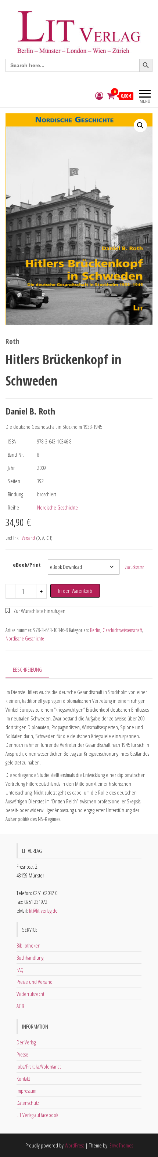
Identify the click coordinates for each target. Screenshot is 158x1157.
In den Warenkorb (75, 590)
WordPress (74, 1145)
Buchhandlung (30, 957)
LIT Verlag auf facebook (37, 1114)
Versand (28, 537)
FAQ (20, 969)
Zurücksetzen (134, 567)
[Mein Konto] (99, 96)
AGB (20, 1006)
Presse (22, 1054)
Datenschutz (28, 1102)
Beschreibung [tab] (27, 669)
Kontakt (23, 1078)
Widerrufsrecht (30, 993)
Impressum (26, 1090)
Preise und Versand (35, 981)
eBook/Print (27, 564)
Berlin (95, 630)
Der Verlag (26, 1042)
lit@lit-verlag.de (43, 910)
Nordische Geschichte (57, 507)
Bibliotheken (28, 945)
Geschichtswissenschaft (122, 630)
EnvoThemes (121, 1145)
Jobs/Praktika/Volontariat (39, 1066)
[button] (140, 125)
